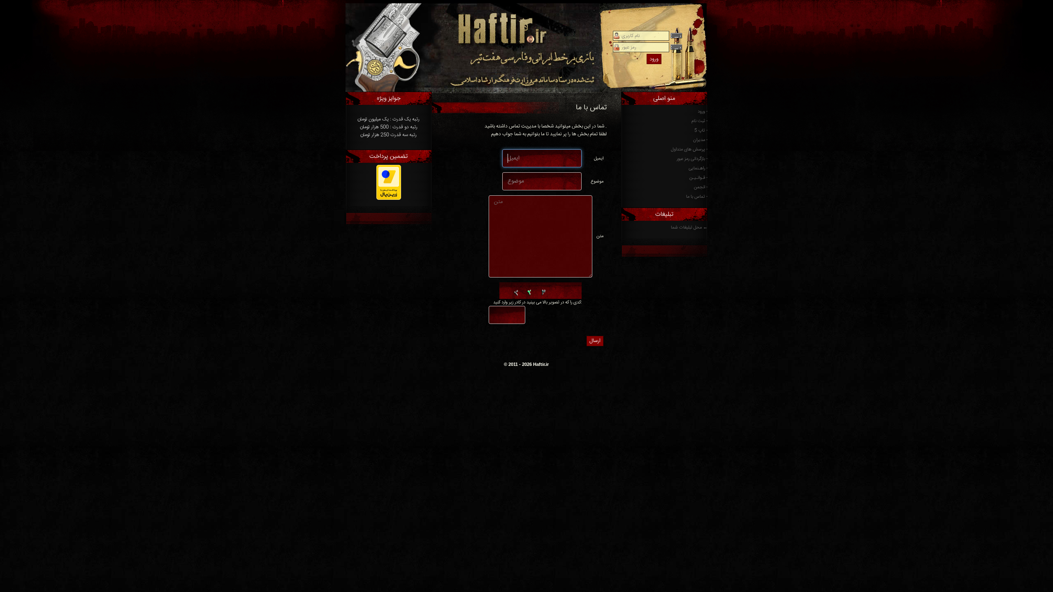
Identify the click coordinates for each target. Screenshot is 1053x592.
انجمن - (700, 187)
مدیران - (700, 139)
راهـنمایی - (698, 168)
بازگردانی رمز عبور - (692, 158)
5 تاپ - (700, 130)
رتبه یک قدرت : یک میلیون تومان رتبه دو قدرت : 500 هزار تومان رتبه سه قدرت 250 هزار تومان (388, 127)
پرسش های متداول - (689, 149)
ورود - (702, 111)
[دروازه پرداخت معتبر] (388, 199)
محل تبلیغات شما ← (689, 227)
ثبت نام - (699, 121)
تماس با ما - (696, 196)
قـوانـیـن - (698, 177)
